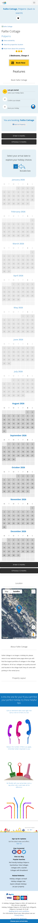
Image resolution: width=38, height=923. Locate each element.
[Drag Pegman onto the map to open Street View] (33, 634)
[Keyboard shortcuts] (14, 638)
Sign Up (19, 843)
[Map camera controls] (33, 627)
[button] (19, 609)
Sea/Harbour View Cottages (19, 865)
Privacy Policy (19, 915)
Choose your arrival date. (19, 921)
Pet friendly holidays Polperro (19, 862)
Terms (34, 638)
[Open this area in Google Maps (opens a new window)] (5, 637)
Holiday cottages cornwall (18, 879)
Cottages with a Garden (19, 868)
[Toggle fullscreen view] (33, 591)
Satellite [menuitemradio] (16, 591)
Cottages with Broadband (19, 870)
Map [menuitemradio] (6, 591)
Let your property (18, 887)
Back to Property (19, 124)
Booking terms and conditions (19, 911)
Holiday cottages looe (18, 881)
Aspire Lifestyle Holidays (18, 884)
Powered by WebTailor (19, 919)
